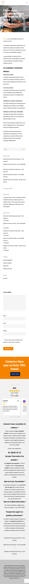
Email (4, 323)
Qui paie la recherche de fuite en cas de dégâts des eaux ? (13, 175)
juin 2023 (5, 278)
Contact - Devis (15, 374)
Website (5, 330)
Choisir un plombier (7, 263)
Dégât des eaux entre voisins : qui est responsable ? (14, 165)
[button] (27, 2)
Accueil (4, 39)
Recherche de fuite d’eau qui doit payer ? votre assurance (13, 160)
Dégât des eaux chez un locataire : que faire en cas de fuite (14, 181)
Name (5, 315)
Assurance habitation (7, 260)
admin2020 (7, 23)
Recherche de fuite (7, 268)
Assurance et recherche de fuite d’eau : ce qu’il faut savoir (13, 170)
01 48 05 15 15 (14, 452)
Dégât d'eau (6, 266)
